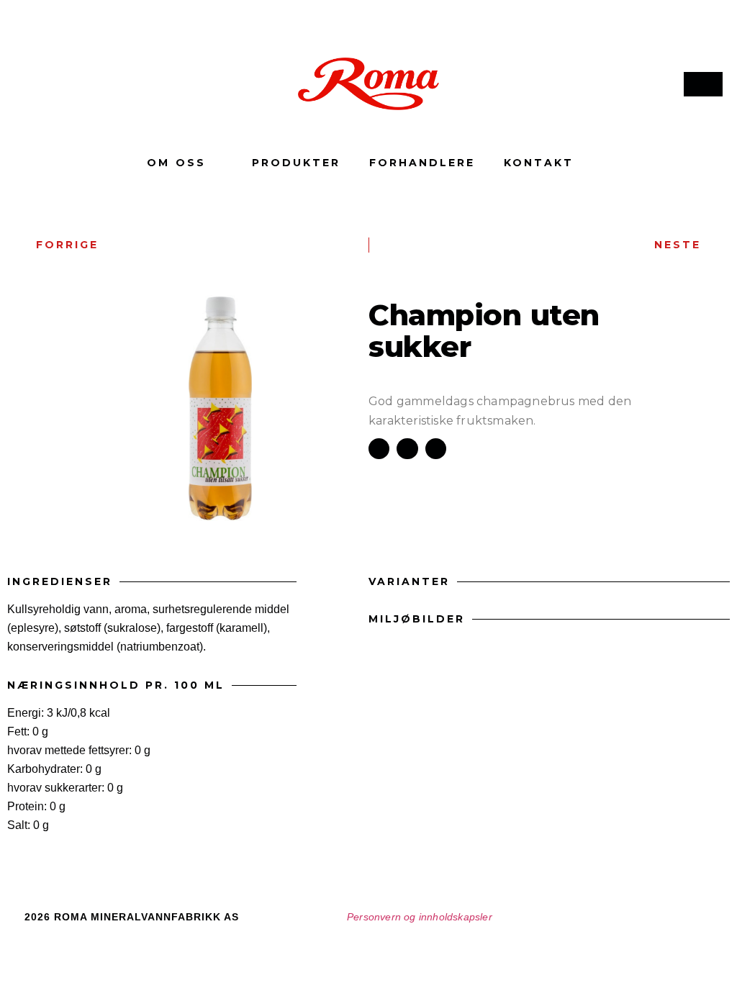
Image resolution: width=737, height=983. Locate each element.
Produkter (296, 162)
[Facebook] (30, 84)
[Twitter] (691, 922)
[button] (378, 448)
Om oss (176, 162)
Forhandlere (422, 162)
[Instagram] (65, 84)
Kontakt (539, 162)
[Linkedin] (136, 84)
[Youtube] (101, 84)
